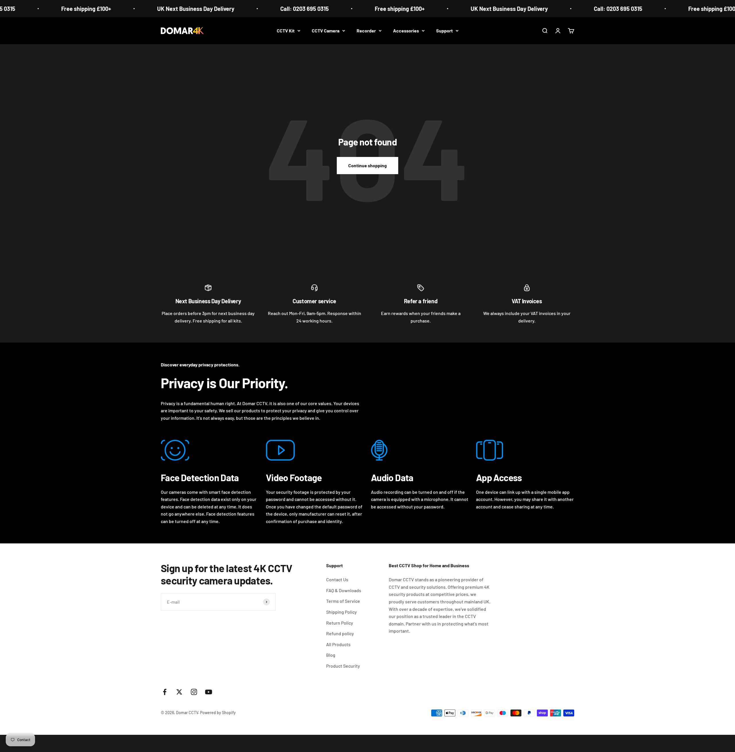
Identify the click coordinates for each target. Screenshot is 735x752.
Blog (330, 655)
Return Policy (339, 622)
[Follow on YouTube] (208, 692)
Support (444, 30)
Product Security (343, 666)
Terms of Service (343, 601)
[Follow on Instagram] (194, 692)
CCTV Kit (286, 30)
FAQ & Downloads (343, 590)
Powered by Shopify (218, 712)
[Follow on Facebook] (165, 692)
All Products (338, 644)
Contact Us (337, 579)
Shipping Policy (341, 612)
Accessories (406, 30)
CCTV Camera (325, 30)
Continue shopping (367, 165)
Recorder (366, 30)
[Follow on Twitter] (179, 692)
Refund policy (340, 633)
